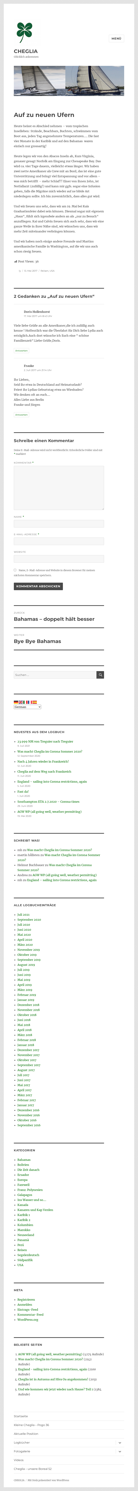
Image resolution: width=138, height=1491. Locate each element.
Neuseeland (25, 1235)
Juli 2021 (23, 914)
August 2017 (26, 1070)
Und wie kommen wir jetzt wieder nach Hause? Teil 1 (55, 1389)
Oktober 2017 (26, 1060)
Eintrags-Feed (27, 1309)
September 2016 (29, 1125)
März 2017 (24, 1095)
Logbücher (22, 1442)
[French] (30, 702)
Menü (116, 38)
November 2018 (28, 1010)
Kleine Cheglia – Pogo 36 (31, 1425)
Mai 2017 (23, 1085)
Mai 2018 (23, 1025)
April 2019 (24, 985)
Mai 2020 (24, 934)
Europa (22, 1180)
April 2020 (24, 939)
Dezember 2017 (28, 1050)
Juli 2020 (23, 924)
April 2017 (24, 1090)
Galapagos (24, 1195)
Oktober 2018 (26, 1015)
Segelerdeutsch (28, 1255)
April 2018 (24, 1030)
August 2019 (26, 965)
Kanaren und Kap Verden (35, 1210)
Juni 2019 (24, 975)
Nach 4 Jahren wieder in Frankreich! (43, 761)
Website (20, 551)
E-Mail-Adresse (26, 534)
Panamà (23, 1240)
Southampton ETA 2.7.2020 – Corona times (48, 801)
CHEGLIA (26, 51)
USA (52, 270)
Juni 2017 (23, 1080)
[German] (16, 702)
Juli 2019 (23, 970)
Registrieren (26, 1299)
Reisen (45, 270)
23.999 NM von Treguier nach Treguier (45, 741)
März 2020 (25, 944)
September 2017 (28, 1065)
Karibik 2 (23, 1220)
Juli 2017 (23, 1075)
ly (20, 270)
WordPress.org (27, 1319)
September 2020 (29, 919)
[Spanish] (35, 702)
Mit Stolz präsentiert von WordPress (48, 1480)
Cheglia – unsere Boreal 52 (33, 1469)
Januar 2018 (25, 1045)
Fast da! (23, 791)
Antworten (21, 350)
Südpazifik (25, 1260)
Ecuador (23, 1175)
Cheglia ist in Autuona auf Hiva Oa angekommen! (53, 1379)
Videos (19, 1460)
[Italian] (25, 702)
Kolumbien (25, 1225)
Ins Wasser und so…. (31, 1200)
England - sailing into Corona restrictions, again (52, 1369)
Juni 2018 (24, 1020)
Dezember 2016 (28, 1110)
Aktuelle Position (26, 1433)
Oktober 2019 (27, 955)
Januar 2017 (25, 1105)
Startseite (21, 1416)
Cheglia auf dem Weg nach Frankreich (44, 771)
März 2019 (24, 990)
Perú (20, 1245)
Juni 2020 (24, 929)
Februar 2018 (26, 1040)
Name (19, 516)
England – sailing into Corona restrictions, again (52, 781)
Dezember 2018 (28, 1005)
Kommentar (24, 462)
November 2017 (28, 1055)
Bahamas (24, 1160)
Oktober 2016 (27, 1120)
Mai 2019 (23, 980)
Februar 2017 (26, 1100)
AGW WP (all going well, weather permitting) (49, 811)
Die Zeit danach (28, 1170)
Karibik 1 (23, 1215)
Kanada (22, 1205)
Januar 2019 (25, 1000)
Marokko (23, 1230)
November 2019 (28, 950)
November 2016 (28, 1115)
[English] (21, 702)
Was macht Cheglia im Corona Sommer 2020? (49, 751)
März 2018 (24, 1035)
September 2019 (29, 960)
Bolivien (23, 1165)
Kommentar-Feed (30, 1314)
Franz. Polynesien (30, 1190)
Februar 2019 (26, 995)
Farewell (23, 1185)
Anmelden (24, 1304)
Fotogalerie (22, 1451)
